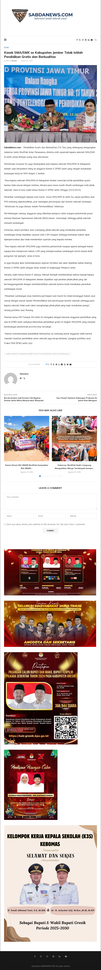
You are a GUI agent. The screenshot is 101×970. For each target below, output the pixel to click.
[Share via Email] (70, 364)
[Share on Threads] (65, 364)
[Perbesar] (92, 552)
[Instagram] (83, 40)
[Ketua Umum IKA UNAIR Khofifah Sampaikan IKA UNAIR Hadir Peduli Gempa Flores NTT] (26, 438)
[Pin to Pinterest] (56, 364)
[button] (7, 446)
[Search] (95, 40)
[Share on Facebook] (51, 364)
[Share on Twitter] (54, 364)
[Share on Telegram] (62, 364)
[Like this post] (48, 364)
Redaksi (14, 61)
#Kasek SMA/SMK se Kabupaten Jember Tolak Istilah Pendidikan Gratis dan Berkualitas (37, 354)
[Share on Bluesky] (68, 364)
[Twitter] (80, 40)
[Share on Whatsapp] (59, 364)
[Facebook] (77, 40)
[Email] (92, 40)
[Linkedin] (88, 40)
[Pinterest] (86, 40)
